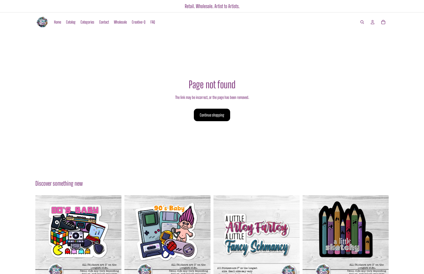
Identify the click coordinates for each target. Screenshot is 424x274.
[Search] (362, 22)
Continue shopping (212, 115)
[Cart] (383, 22)
